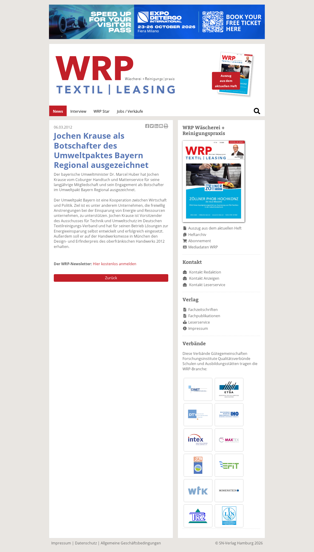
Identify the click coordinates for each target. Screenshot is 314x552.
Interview (78, 111)
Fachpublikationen (204, 315)
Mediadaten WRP (203, 247)
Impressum (198, 328)
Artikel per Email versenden (161, 128)
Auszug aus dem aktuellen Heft (215, 228)
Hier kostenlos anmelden (114, 263)
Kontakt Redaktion (205, 272)
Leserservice (199, 322)
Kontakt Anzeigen (204, 278)
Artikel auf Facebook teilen (147, 128)
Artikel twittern (152, 128)
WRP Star (102, 111)
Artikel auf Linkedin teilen (156, 128)
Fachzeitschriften (203, 309)
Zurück (111, 277)
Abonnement (199, 240)
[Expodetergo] (157, 37)
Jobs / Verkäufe (130, 111)
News (58, 111)
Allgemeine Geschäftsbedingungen (131, 543)
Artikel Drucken (166, 128)
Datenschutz (86, 543)
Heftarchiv (197, 234)
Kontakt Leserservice (207, 284)
